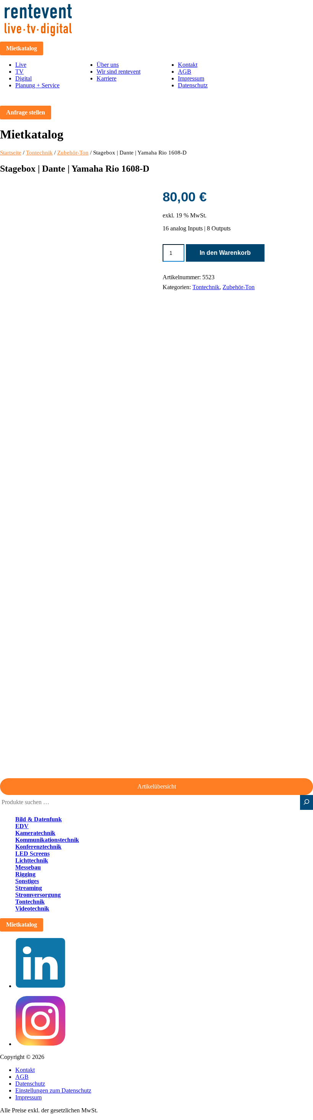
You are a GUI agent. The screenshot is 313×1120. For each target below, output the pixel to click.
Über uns (108, 64)
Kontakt (187, 64)
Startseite (10, 153)
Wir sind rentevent (118, 71)
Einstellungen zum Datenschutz (53, 1090)
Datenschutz (193, 85)
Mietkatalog (21, 48)
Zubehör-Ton (73, 153)
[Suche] (306, 802)
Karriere (106, 78)
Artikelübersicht (156, 786)
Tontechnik (39, 153)
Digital (23, 78)
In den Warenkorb (225, 252)
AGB (184, 71)
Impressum (191, 78)
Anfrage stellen (25, 112)
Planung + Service (37, 85)
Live (20, 64)
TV (19, 71)
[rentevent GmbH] (38, 38)
